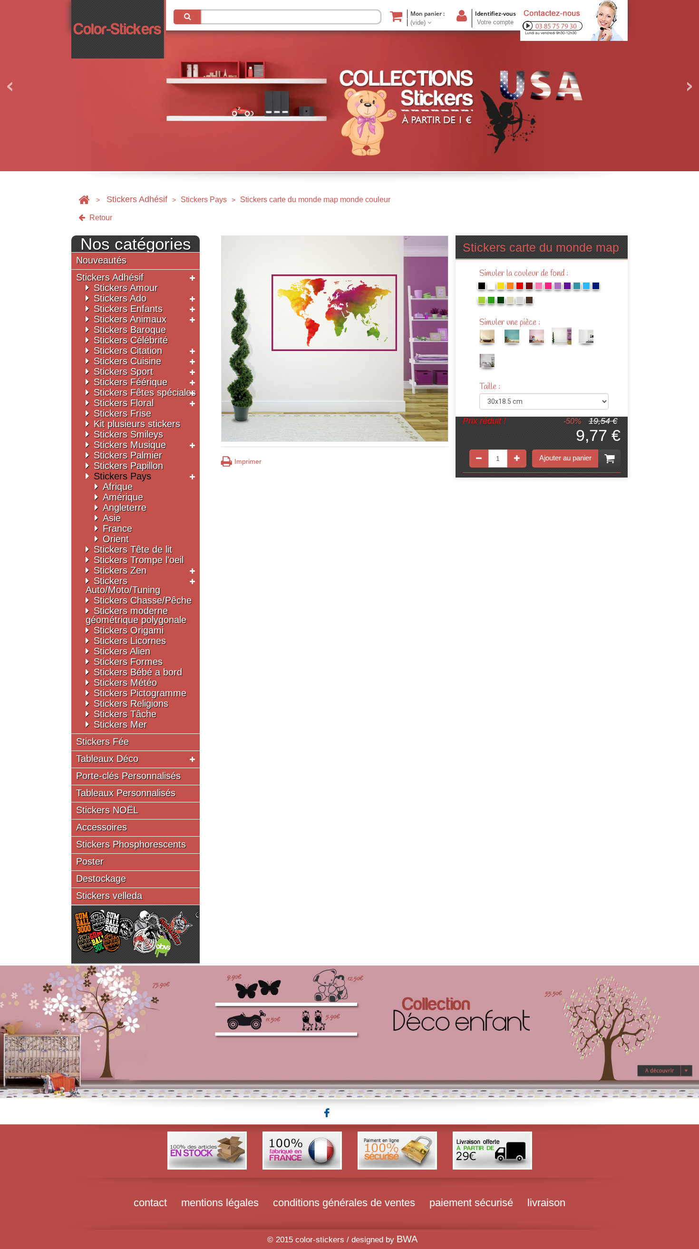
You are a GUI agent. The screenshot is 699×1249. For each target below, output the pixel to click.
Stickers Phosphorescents (131, 844)
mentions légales (220, 1203)
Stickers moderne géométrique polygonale (136, 615)
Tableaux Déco (107, 758)
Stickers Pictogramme (140, 693)
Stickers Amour (126, 288)
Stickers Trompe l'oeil (139, 560)
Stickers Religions (131, 703)
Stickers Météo (125, 682)
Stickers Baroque (130, 329)
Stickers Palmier (128, 455)
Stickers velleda (109, 895)
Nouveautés (101, 260)
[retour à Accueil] (83, 199)
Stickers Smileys (128, 434)
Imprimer (248, 461)
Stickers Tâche (125, 714)
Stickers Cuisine (127, 361)
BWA (407, 1239)
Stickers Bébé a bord (138, 672)
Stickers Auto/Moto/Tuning (123, 585)
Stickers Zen (120, 570)
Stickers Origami (129, 630)
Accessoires (101, 827)
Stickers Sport (123, 371)
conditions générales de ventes (344, 1203)
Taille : (490, 386)
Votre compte (495, 22)
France (117, 528)
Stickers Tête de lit (133, 549)
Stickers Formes (128, 661)
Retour (99, 218)
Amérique (123, 497)
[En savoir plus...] (349, 1031)
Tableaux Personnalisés (125, 793)
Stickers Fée (102, 741)
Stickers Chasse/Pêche (143, 600)
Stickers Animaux (130, 319)
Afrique (118, 486)
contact (150, 1203)
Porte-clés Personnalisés (128, 776)
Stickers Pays (204, 199)
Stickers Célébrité (131, 340)
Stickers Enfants (128, 308)
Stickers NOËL (107, 810)
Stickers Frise (122, 413)
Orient (116, 539)
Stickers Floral (124, 403)
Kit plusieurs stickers (137, 424)
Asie (112, 518)
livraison (546, 1203)
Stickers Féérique (130, 382)
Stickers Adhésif (137, 199)
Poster (90, 861)
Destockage (101, 878)
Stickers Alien (122, 651)
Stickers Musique (130, 444)
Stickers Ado (120, 298)
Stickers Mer (120, 724)
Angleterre (124, 507)
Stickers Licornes (130, 640)
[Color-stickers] (118, 29)
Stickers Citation (128, 350)
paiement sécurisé (471, 1203)
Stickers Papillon (128, 465)
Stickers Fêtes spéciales (145, 392)
